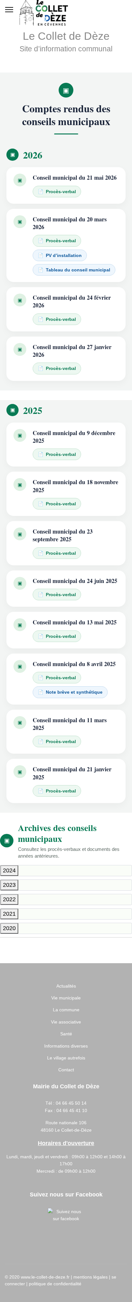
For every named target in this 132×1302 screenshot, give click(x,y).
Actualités (66, 986)
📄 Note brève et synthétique (70, 692)
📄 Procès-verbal (57, 191)
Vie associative (66, 1021)
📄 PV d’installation (60, 255)
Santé (66, 1033)
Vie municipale (66, 997)
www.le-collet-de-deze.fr (45, 1277)
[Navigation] (9, 9)
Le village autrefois (66, 1057)
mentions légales (90, 1277)
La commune (66, 1009)
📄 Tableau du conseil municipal (74, 269)
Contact (66, 1069)
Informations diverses (66, 1046)
